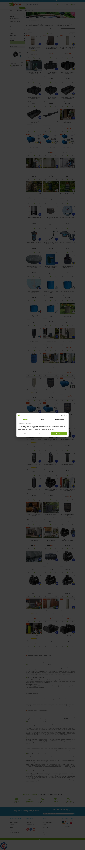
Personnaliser (42, 433)
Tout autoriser (59, 433)
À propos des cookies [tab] (59, 419)
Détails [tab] (42, 419)
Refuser (25, 433)
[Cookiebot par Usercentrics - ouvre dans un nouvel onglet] (62, 415)
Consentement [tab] (25, 419)
